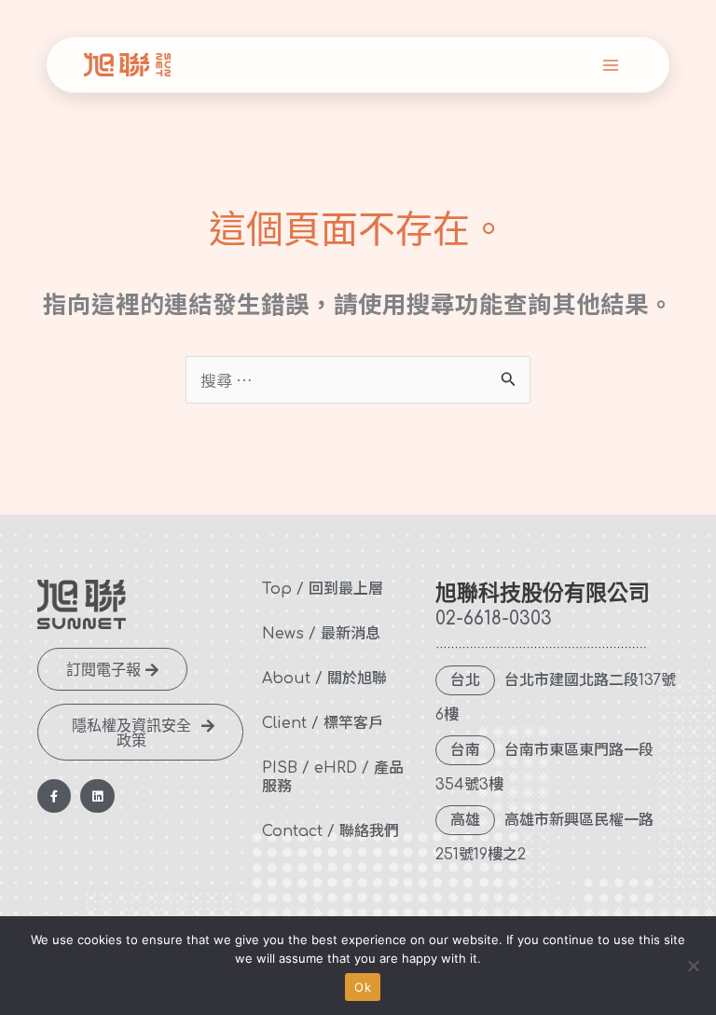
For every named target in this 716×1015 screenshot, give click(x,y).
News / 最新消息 (321, 633)
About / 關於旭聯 (324, 678)
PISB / (286, 768)
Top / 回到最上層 (322, 589)
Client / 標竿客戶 (322, 723)
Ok (362, 987)
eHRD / (341, 768)
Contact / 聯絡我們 (330, 831)
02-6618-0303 (493, 618)
